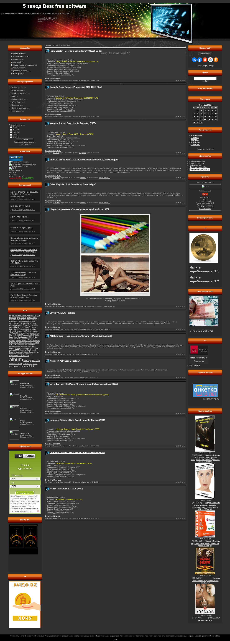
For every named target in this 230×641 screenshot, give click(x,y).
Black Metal (31, 350)
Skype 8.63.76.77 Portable (62, 313)
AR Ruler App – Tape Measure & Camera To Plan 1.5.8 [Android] (81, 336)
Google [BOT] (27, 178)
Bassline (12, 352)
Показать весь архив (205, 149)
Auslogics (32, 327)
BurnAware (36, 333)
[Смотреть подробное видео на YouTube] (38, 511)
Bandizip (12, 342)
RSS (128, 53)
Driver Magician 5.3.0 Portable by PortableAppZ (73, 184)
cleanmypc (26, 339)
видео (25, 335)
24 (205, 119)
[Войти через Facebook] (199, 59)
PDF (38, 316)
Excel (28, 342)
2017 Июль (195, 145)
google (33, 339)
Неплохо (16, 132)
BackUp (34, 325)
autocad (26, 348)
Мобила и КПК (17, 99)
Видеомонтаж (26, 333)
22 (198, 119)
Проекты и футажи (18, 108)
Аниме (29, 318)
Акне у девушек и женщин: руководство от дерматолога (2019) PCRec (205, 507)
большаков (19, 319)
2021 (20, 356)
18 (209, 116)
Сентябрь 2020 (205, 105)
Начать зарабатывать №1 (204, 269)
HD (16, 339)
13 (216, 113)
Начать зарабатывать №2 (204, 279)
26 (212, 119)
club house (27, 364)
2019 (11, 366)
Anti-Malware (28, 331)
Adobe (26, 327)
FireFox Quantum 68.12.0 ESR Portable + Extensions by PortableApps (84, 159)
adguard (25, 337)
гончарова (13, 321)
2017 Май (195, 140)
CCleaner (19, 327)
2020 (17, 350)
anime (34, 318)
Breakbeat (18, 364)
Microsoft (12, 335)
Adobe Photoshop (24, 325)
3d (36, 337)
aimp (15, 337)
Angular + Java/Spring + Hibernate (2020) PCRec (205, 545)
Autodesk (18, 348)
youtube (28, 352)
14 (194, 116)
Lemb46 (83, 178)
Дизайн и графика (18, 93)
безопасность (24, 329)
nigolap (84, 354)
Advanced (35, 342)
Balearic (16, 366)
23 (201, 119)
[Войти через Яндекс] (205, 59)
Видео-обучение (212, 455)
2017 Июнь (195, 142)
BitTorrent (24, 323)
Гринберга (22, 321)
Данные (36, 348)
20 (216, 116)
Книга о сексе (204, 620)
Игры (13, 96)
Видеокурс (13, 316)
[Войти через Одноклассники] (216, 59)
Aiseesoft (12, 331)
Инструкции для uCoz (198, 167)
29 (198, 122)
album (16, 359)
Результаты (19, 142)
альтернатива (14, 323)
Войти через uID (205, 53)
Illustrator (22, 350)
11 (209, 113)
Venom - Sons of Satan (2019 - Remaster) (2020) (73, 123)
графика (33, 329)
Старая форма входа (205, 66)
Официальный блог (197, 161)
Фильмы (216, 578)
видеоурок (29, 316)
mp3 (18, 318)
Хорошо (16, 130)
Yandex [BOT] (15, 178)
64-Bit (27, 344)
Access (32, 344)
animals (23, 318)
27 (216, 119)
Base (18, 341)
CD (35, 316)
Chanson (18, 354)
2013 (38, 361)
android (12, 327)
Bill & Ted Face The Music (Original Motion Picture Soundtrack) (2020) (84, 384)
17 (205, 116)
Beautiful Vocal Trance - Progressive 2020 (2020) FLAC (76, 87)
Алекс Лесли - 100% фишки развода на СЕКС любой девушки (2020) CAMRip (205, 459)
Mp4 (30, 348)
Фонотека (15, 111)
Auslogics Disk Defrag (28, 341)
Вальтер (27, 319)
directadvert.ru (201, 331)
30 (201, 122)
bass (11, 337)
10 (205, 113)
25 (209, 119)
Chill (37, 335)
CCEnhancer (21, 342)
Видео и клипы (17, 90)
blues (18, 333)
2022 (27, 356)
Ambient (32, 335)
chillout (20, 335)
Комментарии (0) (104, 178)
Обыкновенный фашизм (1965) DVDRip (205, 581)
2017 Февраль (196, 135)
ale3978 (87, 306)
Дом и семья (214, 618)
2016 (34, 361)
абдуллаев (30, 321)
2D (23, 356)
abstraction (20, 352)
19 (212, 116)
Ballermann (13, 356)
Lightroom (20, 344)
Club (32, 366)
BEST (31, 354)
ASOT (11, 364)
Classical (12, 344)
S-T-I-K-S (34, 319)
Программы (16, 105)
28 (194, 122)
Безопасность (17, 87)
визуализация (14, 346)
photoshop (13, 325)
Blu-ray (35, 364)
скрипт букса (194, 365)
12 (212, 113)
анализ (12, 339)
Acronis (19, 331)
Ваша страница (205, 209)
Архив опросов (29, 142)
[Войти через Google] (210, 59)
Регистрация (114, 53)
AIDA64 (32, 337)
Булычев (12, 318)
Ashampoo (32, 323)
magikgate (82, 80)
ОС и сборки (16, 102)
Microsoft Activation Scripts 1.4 (65, 361)
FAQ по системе (195, 165)
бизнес (12, 350)
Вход (123, 53)
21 (194, 119)
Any (38, 341)
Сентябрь (62, 45)
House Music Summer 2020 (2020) (66, 489)
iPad (19, 339)
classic (35, 331)
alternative (25, 366)
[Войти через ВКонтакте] (194, 59)
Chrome (12, 341)
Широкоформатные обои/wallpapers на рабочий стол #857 (79, 209)
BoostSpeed (13, 329)
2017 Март (195, 138)
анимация (27, 361)
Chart (20, 337)
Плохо (15, 134)
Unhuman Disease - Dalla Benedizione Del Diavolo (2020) (77, 420)
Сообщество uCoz (196, 163)
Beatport (26, 354)
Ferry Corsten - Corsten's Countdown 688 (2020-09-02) (76, 51)
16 (201, 116)
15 (198, 116)
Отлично (16, 127)
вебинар (21, 316)
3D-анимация (26, 346)
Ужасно (16, 137)
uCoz (115, 639)
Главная (104, 53)
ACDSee (12, 333)
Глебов (12, 319)
